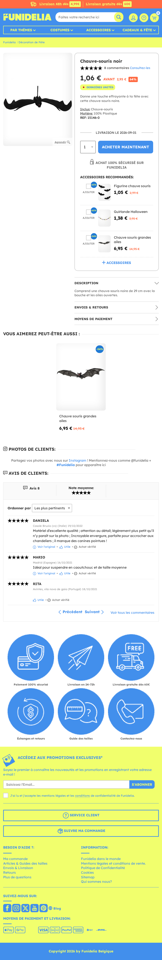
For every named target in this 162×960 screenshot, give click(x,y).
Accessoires (98, 30)
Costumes (59, 30)
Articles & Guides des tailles (25, 863)
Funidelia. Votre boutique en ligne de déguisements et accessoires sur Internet (27, 17)
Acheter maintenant (125, 147)
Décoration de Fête (32, 42)
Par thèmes (21, 30)
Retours (9, 872)
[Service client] (143, 17)
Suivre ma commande (84, 831)
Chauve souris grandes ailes (77, 418)
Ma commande (15, 859)
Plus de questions (17, 877)
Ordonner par (19, 508)
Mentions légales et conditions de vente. (113, 863)
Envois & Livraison (18, 868)
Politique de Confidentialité (103, 868)
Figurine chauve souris (132, 186)
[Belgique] (7, 908)
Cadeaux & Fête (137, 30)
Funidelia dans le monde (101, 859)
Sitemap (87, 877)
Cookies (87, 872)
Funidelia (9, 42)
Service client (84, 815)
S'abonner (142, 784)
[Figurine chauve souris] (104, 192)
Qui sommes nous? (96, 881)
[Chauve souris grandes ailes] (104, 243)
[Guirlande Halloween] (104, 218)
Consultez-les (140, 68)
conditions (82, 796)
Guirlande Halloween (131, 212)
